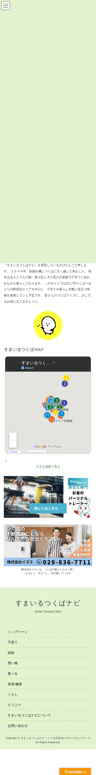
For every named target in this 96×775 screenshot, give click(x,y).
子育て (13, 642)
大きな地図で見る (48, 466)
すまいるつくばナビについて (29, 715)
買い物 (13, 662)
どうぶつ (14, 704)
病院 (11, 652)
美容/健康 (15, 683)
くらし (13, 694)
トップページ (18, 631)
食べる (13, 673)
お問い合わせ (18, 725)
